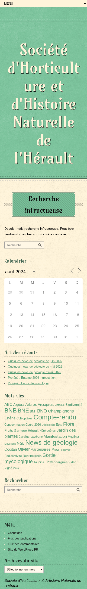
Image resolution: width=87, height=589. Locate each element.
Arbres (31, 404)
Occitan (10, 449)
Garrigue (20, 430)
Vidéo (72, 462)
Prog (55, 449)
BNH (33, 411)
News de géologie (51, 442)
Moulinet (73, 436)
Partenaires (41, 449)
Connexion (15, 533)
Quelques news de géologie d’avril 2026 (34, 372)
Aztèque (59, 404)
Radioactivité (13, 456)
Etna (59, 424)
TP (47, 462)
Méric (20, 443)
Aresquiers (46, 404)
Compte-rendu (54, 417)
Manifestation (55, 436)
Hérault (33, 430)
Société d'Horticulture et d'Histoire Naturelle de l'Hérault (44, 104)
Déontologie (48, 424)
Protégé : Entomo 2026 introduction (31, 377)
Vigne (8, 468)
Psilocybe (65, 449)
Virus (16, 468)
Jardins (24, 436)
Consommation (14, 424)
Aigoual (18, 404)
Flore (68, 424)
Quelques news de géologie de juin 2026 (35, 361)
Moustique (10, 443)
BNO (42, 410)
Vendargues (59, 462)
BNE (23, 410)
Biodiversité (73, 404)
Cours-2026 (33, 424)
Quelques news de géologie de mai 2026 (35, 366)
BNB (10, 410)
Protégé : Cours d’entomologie (28, 383)
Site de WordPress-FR (23, 549)
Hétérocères (47, 430)
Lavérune (36, 436)
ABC (8, 404)
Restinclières (32, 456)
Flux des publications (22, 538)
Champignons (61, 411)
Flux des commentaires (23, 544)
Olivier (24, 449)
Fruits (8, 430)
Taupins (39, 462)
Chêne (10, 418)
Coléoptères (24, 418)
